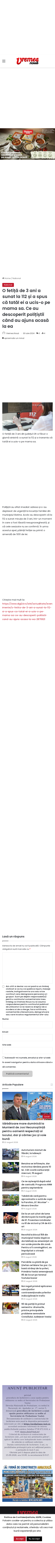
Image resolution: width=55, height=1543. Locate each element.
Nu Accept (34, 1538)
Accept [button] (20, 1538)
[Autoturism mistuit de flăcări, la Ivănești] (10, 1154)
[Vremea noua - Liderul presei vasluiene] (27, 61)
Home (7, 278)
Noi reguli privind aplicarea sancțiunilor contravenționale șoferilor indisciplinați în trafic (36, 1291)
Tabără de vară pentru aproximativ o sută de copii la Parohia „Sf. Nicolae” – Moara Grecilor (36, 1200)
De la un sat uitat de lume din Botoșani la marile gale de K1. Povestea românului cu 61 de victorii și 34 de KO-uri (36, 1220)
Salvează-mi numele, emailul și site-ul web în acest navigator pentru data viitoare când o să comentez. (27, 1062)
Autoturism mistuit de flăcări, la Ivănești (33, 1152)
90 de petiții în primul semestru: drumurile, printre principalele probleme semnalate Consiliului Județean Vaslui (36, 1310)
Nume (5, 1019)
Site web (6, 1044)
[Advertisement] (27, 27)
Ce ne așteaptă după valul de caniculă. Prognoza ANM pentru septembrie (36, 1184)
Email (5, 1031)
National (17, 278)
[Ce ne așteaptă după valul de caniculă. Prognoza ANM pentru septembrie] (10, 1185)
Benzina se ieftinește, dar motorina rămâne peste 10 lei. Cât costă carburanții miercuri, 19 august (36, 1168)
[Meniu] (3, 62)
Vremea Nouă (12, 333)
